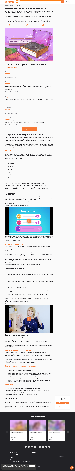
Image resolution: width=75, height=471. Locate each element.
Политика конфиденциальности (17, 454)
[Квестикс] (9, 2)
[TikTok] (46, 447)
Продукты (11, 5)
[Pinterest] (43, 447)
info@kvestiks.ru (62, 456)
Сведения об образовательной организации (20, 461)
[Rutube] (40, 447)
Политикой (18, 467)
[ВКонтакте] (29, 447)
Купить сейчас (62, 406)
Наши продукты (35, 452)
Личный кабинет (13, 452)
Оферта (11, 459)
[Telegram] (26, 447)
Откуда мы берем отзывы (11, 67)
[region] (29, 221)
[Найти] (62, 1)
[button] (29, 221)
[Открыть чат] (72, 468)
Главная (6, 5)
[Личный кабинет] (69, 2)
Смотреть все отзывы (29, 129)
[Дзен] (35, 447)
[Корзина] (66, 2)
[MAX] (49, 447)
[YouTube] (32, 447)
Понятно (32, 466)
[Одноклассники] (37, 447)
